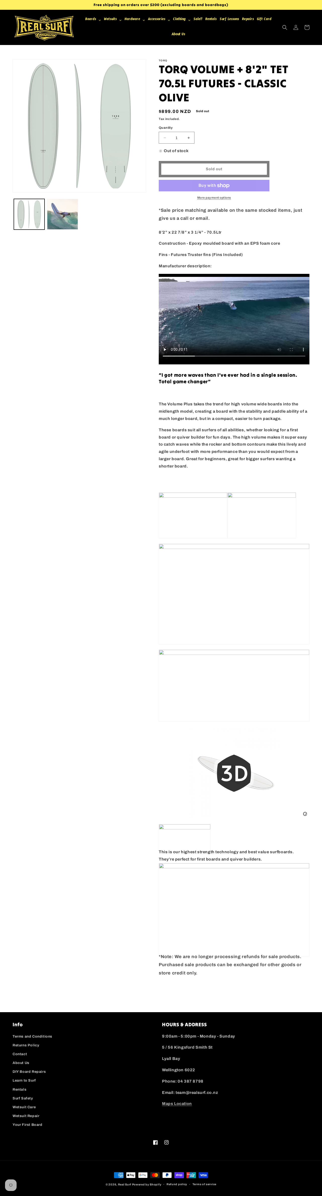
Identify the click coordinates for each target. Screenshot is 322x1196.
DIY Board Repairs (29, 1072)
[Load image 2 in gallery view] (62, 214)
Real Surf (124, 1184)
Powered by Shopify (147, 1184)
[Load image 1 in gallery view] (29, 214)
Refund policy (177, 1184)
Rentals (19, 1089)
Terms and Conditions (32, 1036)
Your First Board (28, 1125)
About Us (21, 1063)
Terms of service (204, 1184)
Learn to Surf (24, 1080)
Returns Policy (26, 1045)
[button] (284, 27)
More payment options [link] (214, 197)
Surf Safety (23, 1098)
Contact (20, 1054)
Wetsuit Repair (26, 1116)
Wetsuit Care (24, 1107)
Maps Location (177, 1103)
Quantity (166, 128)
